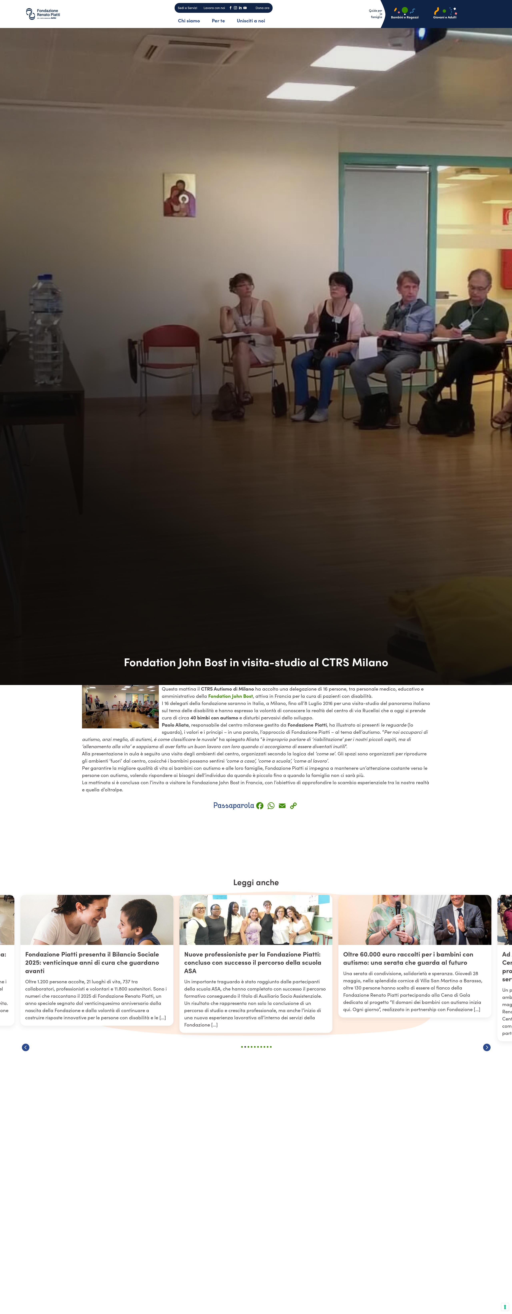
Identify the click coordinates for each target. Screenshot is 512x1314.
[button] (487, 1047)
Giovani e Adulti (444, 17)
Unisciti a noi (251, 20)
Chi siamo (189, 20)
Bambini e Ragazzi (405, 17)
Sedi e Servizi (187, 8)
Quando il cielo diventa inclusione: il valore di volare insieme (410, 958)
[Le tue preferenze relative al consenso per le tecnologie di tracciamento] (505, 1307)
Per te (218, 20)
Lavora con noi (214, 8)
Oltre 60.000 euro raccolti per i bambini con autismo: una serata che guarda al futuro (90, 958)
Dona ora (262, 8)
